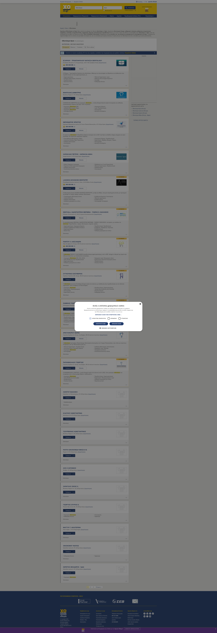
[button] (108, 314)
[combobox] (140, 304)
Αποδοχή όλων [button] (116, 323)
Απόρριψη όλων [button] (100, 323)
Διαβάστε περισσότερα (116, 312)
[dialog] (108, 316)
